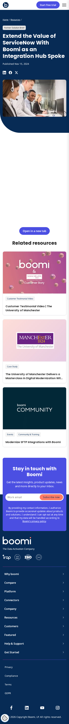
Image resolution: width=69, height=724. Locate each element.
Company (10, 609)
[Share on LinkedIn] (4, 72)
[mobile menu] (64, 5)
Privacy (9, 667)
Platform (10, 591)
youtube (42, 708)
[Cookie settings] (5, 718)
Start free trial (48, 5)
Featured (10, 635)
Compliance (11, 675)
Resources (10, 617)
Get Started (11, 652)
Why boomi (11, 574)
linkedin (27, 708)
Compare (10, 583)
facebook (11, 708)
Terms (8, 684)
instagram (58, 708)
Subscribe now (51, 497)
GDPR (8, 693)
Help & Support (14, 643)
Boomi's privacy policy (34, 521)
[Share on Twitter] (16, 72)
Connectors (11, 600)
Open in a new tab (34, 231)
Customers (11, 626)
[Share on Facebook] (10, 72)
